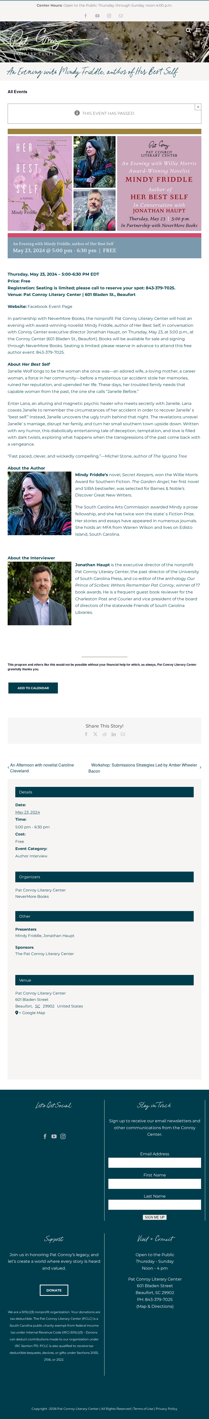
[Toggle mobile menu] (198, 30)
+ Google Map (32, 1012)
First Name (154, 1175)
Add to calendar (33, 688)
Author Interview (31, 856)
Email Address (154, 1154)
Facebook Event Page (50, 306)
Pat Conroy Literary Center (40, 890)
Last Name (155, 1196)
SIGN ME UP (155, 1217)
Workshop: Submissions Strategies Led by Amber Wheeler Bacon (142, 768)
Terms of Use (143, 1409)
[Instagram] (63, 1136)
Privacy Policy (166, 1409)
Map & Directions (155, 1306)
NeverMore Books (32, 896)
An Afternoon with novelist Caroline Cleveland (42, 768)
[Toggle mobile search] (188, 30)
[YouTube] (54, 1136)
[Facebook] (45, 1136)
